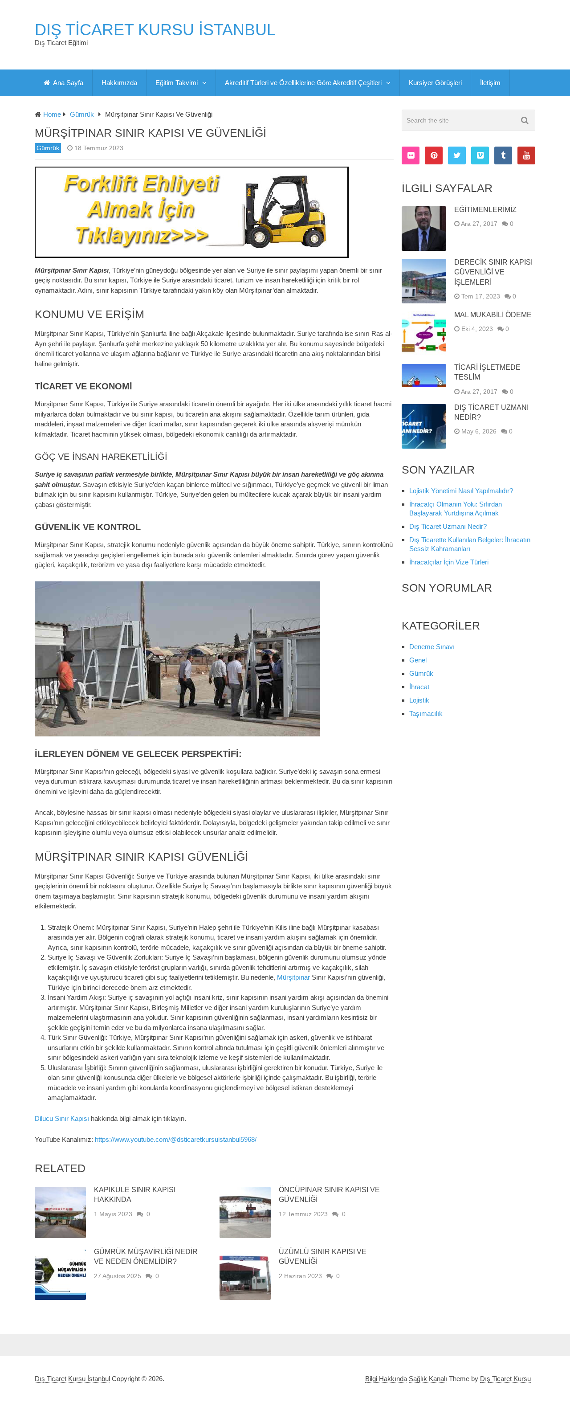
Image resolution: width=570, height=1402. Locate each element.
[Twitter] (457, 155)
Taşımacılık (426, 713)
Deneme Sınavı (432, 646)
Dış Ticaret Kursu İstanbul (155, 30)
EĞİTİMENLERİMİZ (485, 209)
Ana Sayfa (67, 82)
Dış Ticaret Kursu (505, 1378)
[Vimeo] (480, 155)
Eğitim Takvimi (176, 82)
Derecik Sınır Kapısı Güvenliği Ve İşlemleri (493, 272)
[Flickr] (410, 155)
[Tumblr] (503, 155)
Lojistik (419, 700)
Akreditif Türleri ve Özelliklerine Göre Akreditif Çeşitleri (303, 82)
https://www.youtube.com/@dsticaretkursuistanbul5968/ (175, 1139)
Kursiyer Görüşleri (435, 82)
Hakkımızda (119, 82)
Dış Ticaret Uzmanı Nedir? (448, 526)
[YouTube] (526, 155)
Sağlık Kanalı (428, 1378)
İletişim (490, 82)
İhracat (419, 687)
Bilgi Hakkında (386, 1378)
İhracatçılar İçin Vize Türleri (449, 562)
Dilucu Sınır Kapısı (62, 1118)
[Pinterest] (434, 155)
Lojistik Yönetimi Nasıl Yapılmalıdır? (461, 491)
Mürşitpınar (293, 977)
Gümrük (48, 147)
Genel (418, 660)
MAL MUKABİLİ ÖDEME (493, 315)
